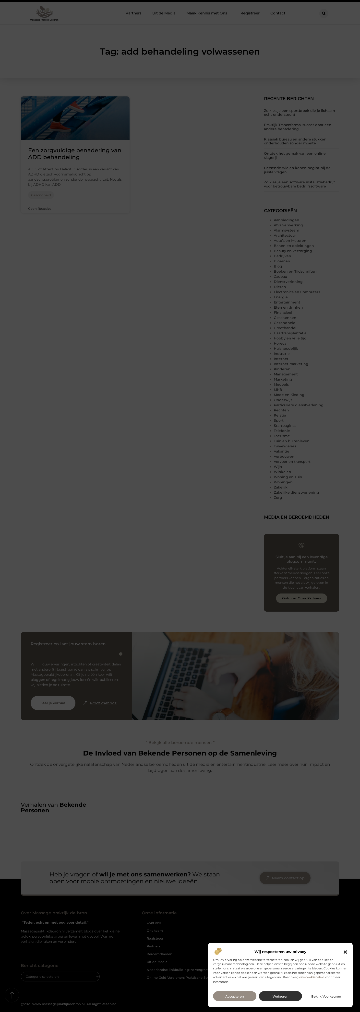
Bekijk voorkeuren (326, 996)
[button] (345, 952)
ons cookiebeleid (311, 977)
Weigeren (280, 996)
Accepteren (234, 996)
